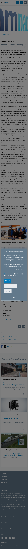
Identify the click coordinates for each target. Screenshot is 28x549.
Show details (12, 297)
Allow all (7, 281)
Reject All (7, 291)
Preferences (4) (19, 274)
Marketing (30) (18, 275)
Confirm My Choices (10, 286)
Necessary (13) (8, 274)
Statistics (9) (8, 275)
